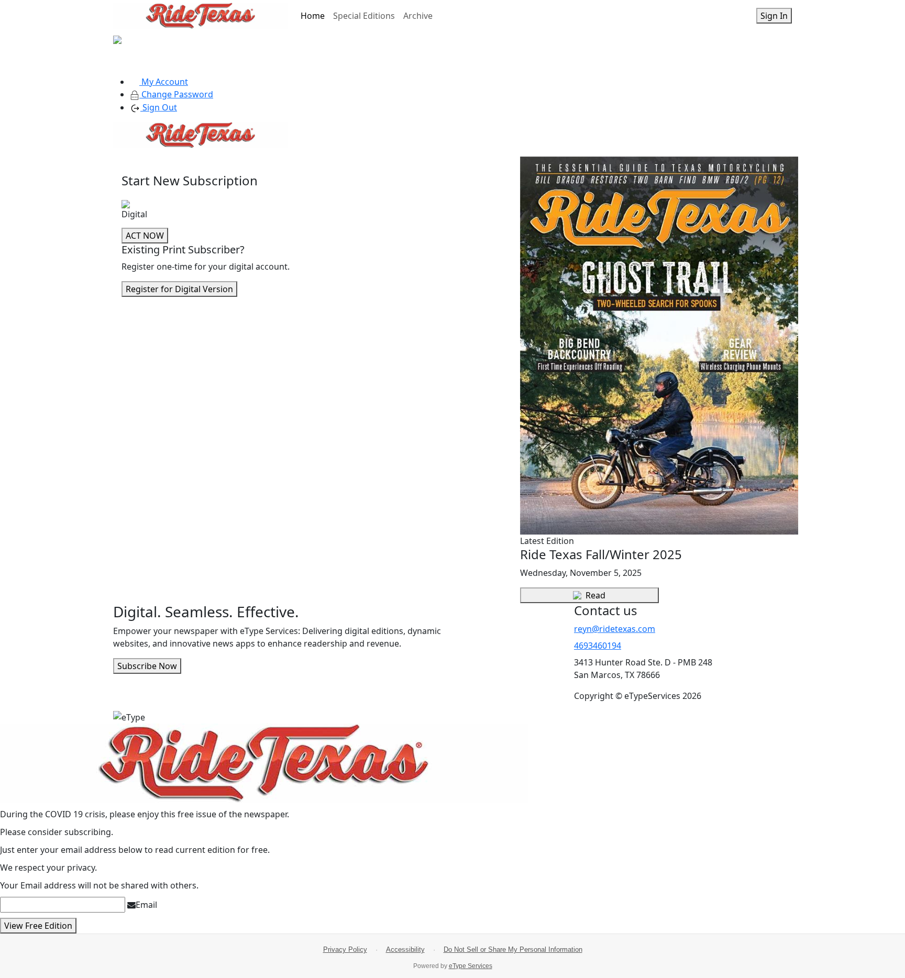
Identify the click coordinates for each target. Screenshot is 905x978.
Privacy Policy (345, 949)
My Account (163, 81)
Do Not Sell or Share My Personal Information (513, 949)
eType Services (470, 966)
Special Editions (364, 15)
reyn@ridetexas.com (614, 629)
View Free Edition (38, 925)
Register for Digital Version (179, 289)
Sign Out (158, 107)
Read (595, 595)
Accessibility (405, 949)
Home (313, 15)
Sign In (774, 15)
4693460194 (597, 645)
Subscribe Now (147, 666)
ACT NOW (145, 235)
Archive (418, 15)
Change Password (176, 94)
